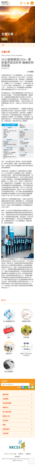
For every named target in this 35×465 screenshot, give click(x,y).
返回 (4, 300)
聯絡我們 (17, 456)
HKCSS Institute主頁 (10, 454)
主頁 (2, 45)
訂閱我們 (4, 381)
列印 (5, 39)
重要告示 (20, 454)
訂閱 (32, 384)
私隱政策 (28, 454)
